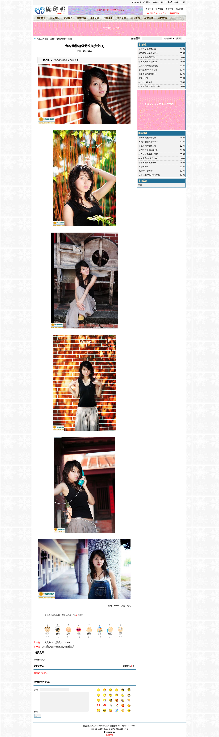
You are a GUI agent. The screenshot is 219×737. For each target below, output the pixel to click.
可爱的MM (143, 78)
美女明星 (94, 18)
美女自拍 (135, 18)
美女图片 (54, 18)
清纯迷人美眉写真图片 (148, 61)
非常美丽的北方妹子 (147, 74)
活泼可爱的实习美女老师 (149, 86)
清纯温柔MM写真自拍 (148, 70)
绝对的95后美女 (145, 82)
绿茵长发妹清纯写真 (147, 49)
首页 (52, 39)
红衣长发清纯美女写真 (148, 66)
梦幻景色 (67, 18)
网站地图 (179, 9)
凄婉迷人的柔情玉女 (147, 57)
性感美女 (108, 18)
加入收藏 (159, 9)
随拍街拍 (162, 18)
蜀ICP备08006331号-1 (118, 729)
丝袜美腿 (148, 18)
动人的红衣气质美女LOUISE (56, 642)
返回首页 (149, 9)
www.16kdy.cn (96, 726)
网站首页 (41, 18)
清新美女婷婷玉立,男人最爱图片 (58, 646)
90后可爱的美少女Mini (148, 53)
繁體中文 (169, 9)
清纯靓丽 (81, 18)
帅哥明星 (121, 18)
